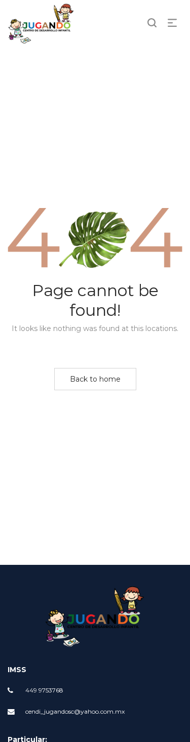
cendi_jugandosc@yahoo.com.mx (75, 711)
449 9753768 (44, 690)
